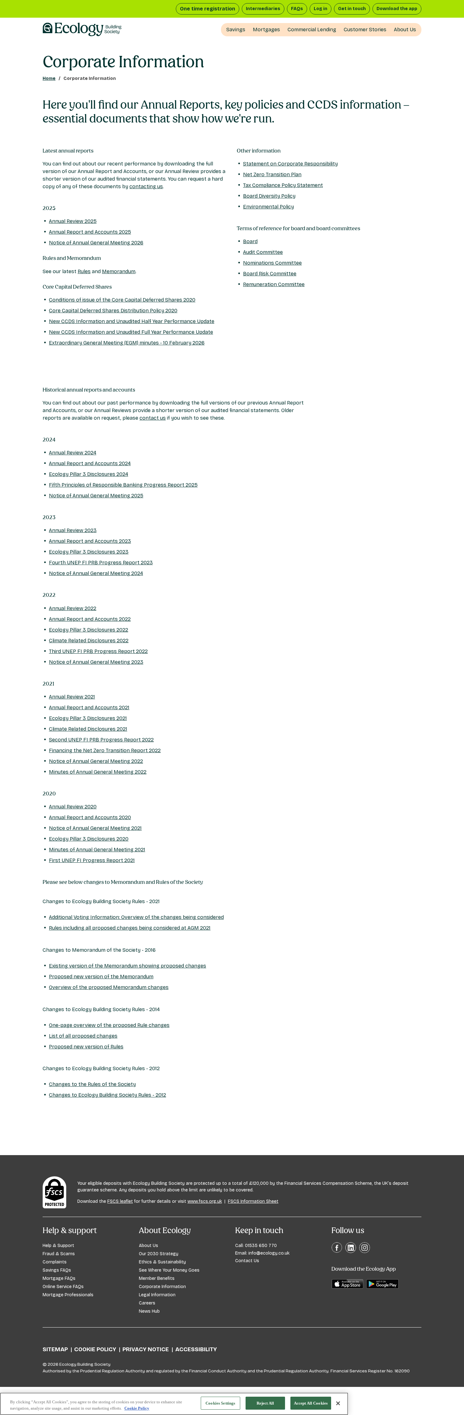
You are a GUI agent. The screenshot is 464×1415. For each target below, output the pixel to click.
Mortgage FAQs (59, 1278)
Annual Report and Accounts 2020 (90, 817)
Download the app (397, 8)
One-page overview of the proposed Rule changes (109, 1025)
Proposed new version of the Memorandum (101, 977)
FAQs (297, 8)
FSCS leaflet (120, 1201)
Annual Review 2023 (73, 530)
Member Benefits (157, 1278)
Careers (147, 1303)
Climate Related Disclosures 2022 (88, 641)
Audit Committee (263, 252)
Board (250, 241)
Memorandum (118, 271)
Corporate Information (162, 1286)
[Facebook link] (336, 1247)
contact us (153, 418)
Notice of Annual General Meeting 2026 (96, 243)
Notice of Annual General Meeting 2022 (96, 761)
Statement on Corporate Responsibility (290, 164)
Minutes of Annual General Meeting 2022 (97, 772)
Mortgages (266, 30)
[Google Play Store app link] (382, 1283)
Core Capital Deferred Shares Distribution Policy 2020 (113, 311)
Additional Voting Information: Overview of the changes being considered (136, 917)
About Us (405, 30)
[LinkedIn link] (350, 1247)
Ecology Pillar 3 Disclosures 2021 (88, 718)
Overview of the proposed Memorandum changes (109, 987)
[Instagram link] (364, 1247)
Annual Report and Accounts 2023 (90, 541)
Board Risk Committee (269, 274)
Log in (320, 8)
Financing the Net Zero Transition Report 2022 (105, 750)
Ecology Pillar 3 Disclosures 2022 (88, 630)
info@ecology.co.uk (268, 1253)
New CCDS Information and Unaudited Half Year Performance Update (131, 321)
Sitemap (55, 1349)
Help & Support (58, 1245)
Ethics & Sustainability (162, 1262)
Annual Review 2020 (73, 807)
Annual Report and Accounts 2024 (90, 463)
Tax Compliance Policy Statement (283, 185)
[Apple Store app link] (347, 1283)
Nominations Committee (272, 263)
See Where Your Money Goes (169, 1270)
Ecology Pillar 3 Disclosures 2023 (88, 552)
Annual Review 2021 (72, 697)
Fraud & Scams (59, 1253)
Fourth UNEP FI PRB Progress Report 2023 (101, 563)
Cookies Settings (220, 1403)
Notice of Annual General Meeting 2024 (96, 573)
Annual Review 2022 (72, 608)
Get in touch (352, 8)
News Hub (149, 1311)
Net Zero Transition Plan (272, 174)
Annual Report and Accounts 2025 (90, 232)
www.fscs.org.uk (204, 1201)
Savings (235, 30)
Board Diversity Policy (269, 196)
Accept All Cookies (311, 1403)
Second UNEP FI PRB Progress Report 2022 (101, 740)
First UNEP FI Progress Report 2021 (92, 860)
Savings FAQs (57, 1270)
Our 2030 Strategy (158, 1253)
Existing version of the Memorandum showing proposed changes (127, 966)
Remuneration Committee (274, 284)
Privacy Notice (145, 1349)
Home (49, 78)
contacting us (146, 186)
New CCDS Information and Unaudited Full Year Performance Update (131, 332)
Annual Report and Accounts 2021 (89, 707)
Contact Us (247, 1260)
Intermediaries (263, 8)
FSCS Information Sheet (253, 1201)
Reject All (265, 1403)
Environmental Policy (268, 207)
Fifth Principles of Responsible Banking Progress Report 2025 (123, 485)
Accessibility (196, 1349)
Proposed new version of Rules (86, 1047)
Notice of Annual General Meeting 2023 (96, 662)
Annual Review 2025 (73, 221)
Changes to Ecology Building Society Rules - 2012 (107, 1095)
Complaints (55, 1262)
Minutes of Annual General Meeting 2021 (97, 850)
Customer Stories (365, 30)
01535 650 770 (261, 1245)
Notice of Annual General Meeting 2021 (95, 828)
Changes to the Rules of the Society (92, 1084)
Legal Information (157, 1295)
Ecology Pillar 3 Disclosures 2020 (88, 839)
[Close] (338, 1403)
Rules (84, 271)
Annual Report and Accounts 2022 (90, 619)
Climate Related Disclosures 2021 (88, 729)
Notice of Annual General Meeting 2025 (96, 496)
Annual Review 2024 (72, 453)
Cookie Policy (95, 1349)
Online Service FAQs (63, 1286)
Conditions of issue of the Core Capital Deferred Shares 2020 (122, 300)
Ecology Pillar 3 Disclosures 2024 (88, 474)
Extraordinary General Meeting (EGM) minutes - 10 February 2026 (127, 343)
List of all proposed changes (83, 1036)
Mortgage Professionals (68, 1295)
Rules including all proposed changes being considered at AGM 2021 (130, 928)
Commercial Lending (312, 30)
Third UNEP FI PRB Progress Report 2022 (98, 651)
